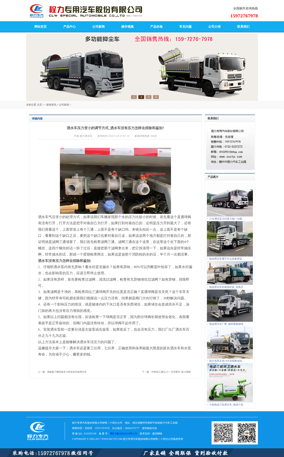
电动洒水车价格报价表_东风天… (227, 287)
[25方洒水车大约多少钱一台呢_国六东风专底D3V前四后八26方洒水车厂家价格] (230, 215)
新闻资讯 (51, 104)
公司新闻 (98, 26)
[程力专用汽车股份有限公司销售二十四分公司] (106, 16)
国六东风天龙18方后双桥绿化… (227, 360)
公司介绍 (214, 26)
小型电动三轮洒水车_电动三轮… (227, 404)
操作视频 (127, 26)
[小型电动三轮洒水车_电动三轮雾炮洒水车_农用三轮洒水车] (230, 401)
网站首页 (40, 26)
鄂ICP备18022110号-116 (123, 433)
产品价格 (156, 26)
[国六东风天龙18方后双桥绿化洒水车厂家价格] (230, 357)
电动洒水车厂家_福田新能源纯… (227, 323)
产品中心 (69, 26)
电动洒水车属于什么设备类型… (226, 258)
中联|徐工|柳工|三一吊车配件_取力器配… (172, 372)
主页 (39, 104)
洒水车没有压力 (50, 261)
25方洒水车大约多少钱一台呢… (227, 218)
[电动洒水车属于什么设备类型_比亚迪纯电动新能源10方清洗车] (230, 255)
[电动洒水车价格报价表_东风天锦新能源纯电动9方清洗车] (230, 284)
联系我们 (243, 26)
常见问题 (185, 26)
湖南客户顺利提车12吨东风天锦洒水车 (67, 372)
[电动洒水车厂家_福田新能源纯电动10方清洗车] (230, 320)
